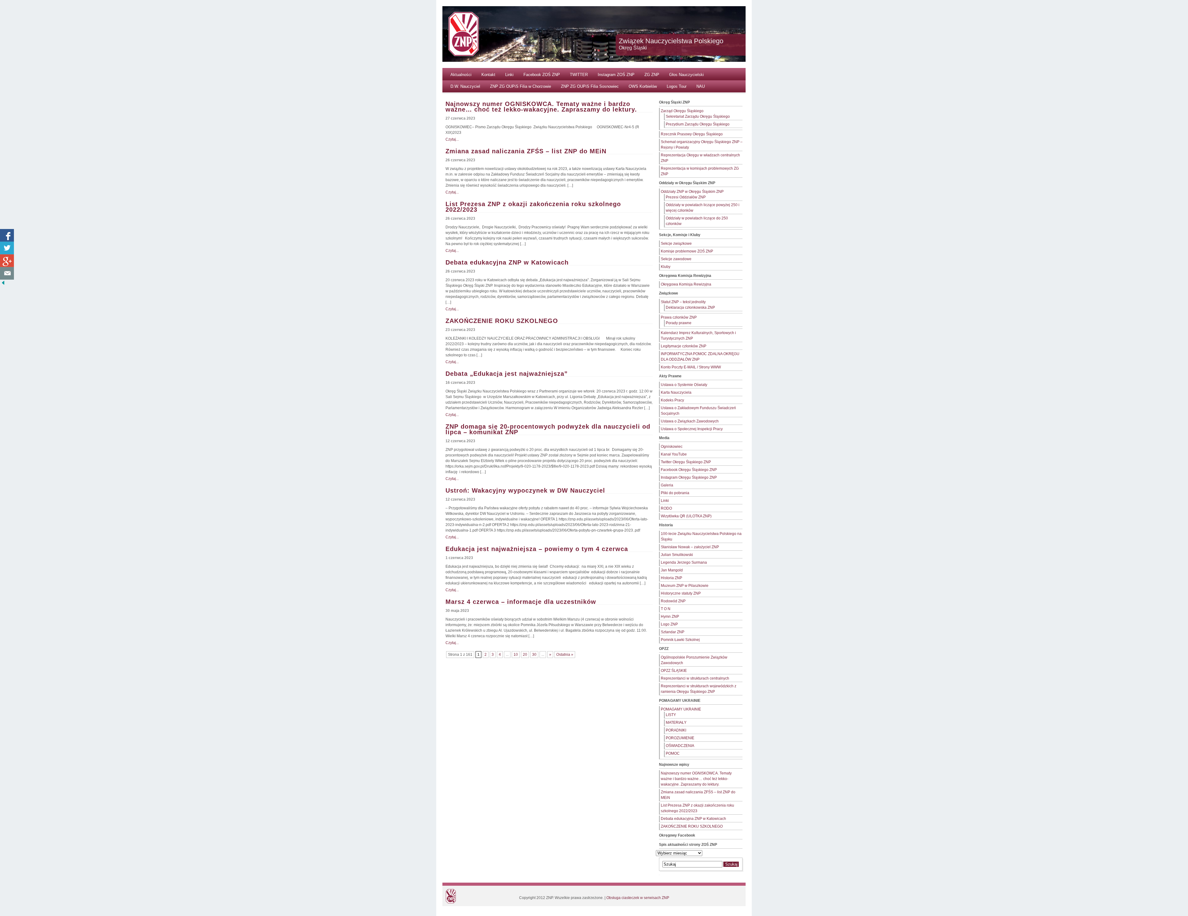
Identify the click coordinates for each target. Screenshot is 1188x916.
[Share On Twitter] (7, 248)
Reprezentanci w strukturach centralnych (695, 678)
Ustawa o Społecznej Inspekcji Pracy (692, 429)
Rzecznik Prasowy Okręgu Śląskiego (692, 134)
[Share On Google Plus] (7, 260)
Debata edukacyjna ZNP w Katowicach (507, 262)
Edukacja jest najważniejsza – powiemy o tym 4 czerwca (537, 548)
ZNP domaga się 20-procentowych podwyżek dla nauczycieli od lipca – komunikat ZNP (548, 429)
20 (525, 654)
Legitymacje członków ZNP (683, 346)
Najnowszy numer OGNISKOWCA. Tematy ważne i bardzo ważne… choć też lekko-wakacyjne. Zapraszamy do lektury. (541, 106)
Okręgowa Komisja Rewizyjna (686, 284)
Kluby (665, 267)
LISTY (671, 715)
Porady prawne (678, 323)
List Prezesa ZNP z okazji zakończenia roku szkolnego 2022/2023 (533, 207)
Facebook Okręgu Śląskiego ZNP (689, 470)
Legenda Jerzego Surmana (684, 562)
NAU (700, 86)
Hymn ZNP (670, 616)
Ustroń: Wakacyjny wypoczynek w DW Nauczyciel (525, 490)
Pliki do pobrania (675, 493)
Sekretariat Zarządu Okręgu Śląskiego (698, 116)
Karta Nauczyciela (676, 392)
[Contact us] (7, 273)
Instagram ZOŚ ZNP (616, 74)
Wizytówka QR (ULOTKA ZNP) (686, 516)
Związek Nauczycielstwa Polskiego (671, 41)
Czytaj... (452, 139)
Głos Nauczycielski (686, 74)
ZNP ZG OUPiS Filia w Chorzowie (520, 86)
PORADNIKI (676, 730)
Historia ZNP (671, 578)
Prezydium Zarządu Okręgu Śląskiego (698, 124)
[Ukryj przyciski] (3, 284)
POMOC (673, 753)
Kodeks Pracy (672, 400)
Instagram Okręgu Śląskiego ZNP (689, 477)
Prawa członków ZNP (679, 317)
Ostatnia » (564, 654)
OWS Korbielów (643, 86)
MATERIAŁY (676, 722)
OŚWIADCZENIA (680, 746)
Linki (509, 74)
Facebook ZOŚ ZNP (541, 74)
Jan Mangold (672, 570)
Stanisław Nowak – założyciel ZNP (690, 547)
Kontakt (488, 74)
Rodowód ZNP (673, 601)
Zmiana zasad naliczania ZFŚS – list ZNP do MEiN (526, 151)
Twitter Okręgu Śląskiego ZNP (686, 462)
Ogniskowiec (671, 446)
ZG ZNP (651, 74)
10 (516, 654)
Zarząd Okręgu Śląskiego (682, 111)
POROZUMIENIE (680, 738)
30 (534, 654)
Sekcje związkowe (676, 243)
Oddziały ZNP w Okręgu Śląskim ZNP (692, 191)
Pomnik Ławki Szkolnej (680, 640)
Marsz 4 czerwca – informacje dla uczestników (521, 601)
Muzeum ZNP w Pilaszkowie (684, 585)
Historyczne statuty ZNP (681, 593)
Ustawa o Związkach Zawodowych (690, 421)
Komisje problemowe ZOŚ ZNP (687, 251)
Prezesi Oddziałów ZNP (686, 197)
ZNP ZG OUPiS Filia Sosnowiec (590, 86)
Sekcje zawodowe (676, 259)
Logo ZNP (669, 624)
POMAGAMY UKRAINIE (681, 709)
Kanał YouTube (674, 454)
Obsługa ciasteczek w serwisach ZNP (637, 898)
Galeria (667, 485)
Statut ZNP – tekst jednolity (683, 302)
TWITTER (579, 74)
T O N (665, 609)
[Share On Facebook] (7, 235)
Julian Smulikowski (677, 555)
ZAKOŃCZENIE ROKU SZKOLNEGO (502, 320)
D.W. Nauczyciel (465, 86)
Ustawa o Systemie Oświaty (684, 385)
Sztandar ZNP (672, 632)
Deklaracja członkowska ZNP (690, 307)
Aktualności (460, 74)
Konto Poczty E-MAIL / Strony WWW (691, 367)
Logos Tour (677, 86)
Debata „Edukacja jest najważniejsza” (507, 373)
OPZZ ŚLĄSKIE (674, 670)
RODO (666, 508)
